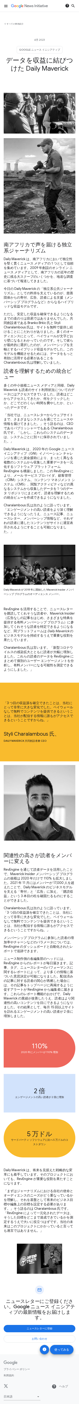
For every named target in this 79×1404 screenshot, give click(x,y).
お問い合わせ (39, 1338)
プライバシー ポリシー (17, 1369)
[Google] (10, 1363)
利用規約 (9, 1375)
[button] (22, 1396)
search (73, 6)
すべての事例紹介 (15, 24)
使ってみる (61, 1350)
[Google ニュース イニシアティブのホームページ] (29, 6)
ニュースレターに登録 (39, 1328)
